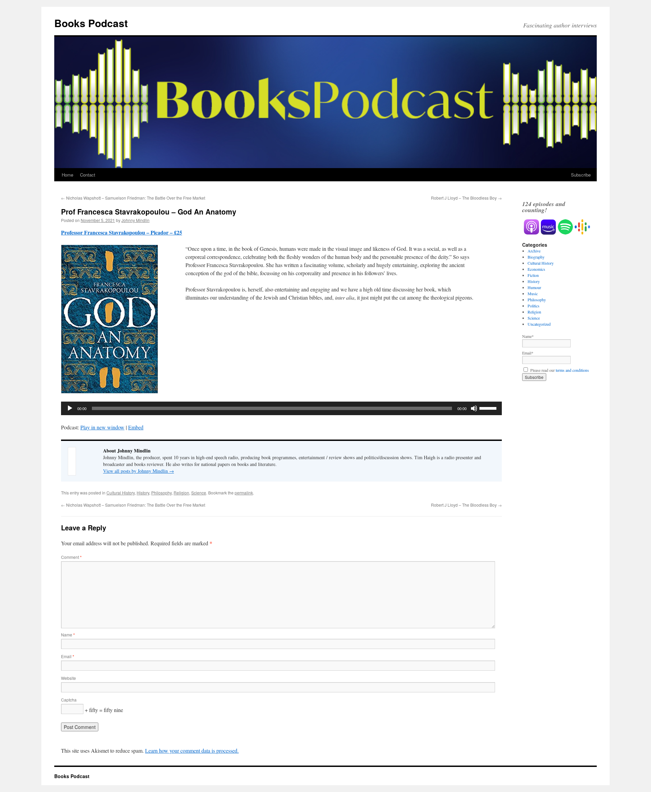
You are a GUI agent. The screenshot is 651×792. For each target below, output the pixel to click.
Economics (536, 269)
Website (68, 678)
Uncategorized (539, 324)
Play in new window (102, 427)
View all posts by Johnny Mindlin (138, 471)
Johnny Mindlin (135, 220)
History (143, 492)
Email (67, 656)
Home (67, 174)
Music (533, 293)
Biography (536, 257)
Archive (534, 250)
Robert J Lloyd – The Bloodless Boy (466, 198)
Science (198, 492)
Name (68, 634)
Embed (135, 427)
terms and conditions (572, 370)
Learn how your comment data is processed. (192, 750)
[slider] (488, 408)
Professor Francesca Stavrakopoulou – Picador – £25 (121, 232)
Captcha (69, 700)
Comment (71, 557)
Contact (87, 174)
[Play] (69, 408)
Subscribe (581, 174)
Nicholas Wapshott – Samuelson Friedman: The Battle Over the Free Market (133, 198)
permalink (244, 492)
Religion (181, 492)
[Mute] (474, 408)
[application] (281, 408)
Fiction (533, 275)
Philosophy (161, 492)
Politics (533, 305)
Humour (534, 287)
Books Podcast (91, 23)
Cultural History (120, 492)
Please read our (559, 370)
